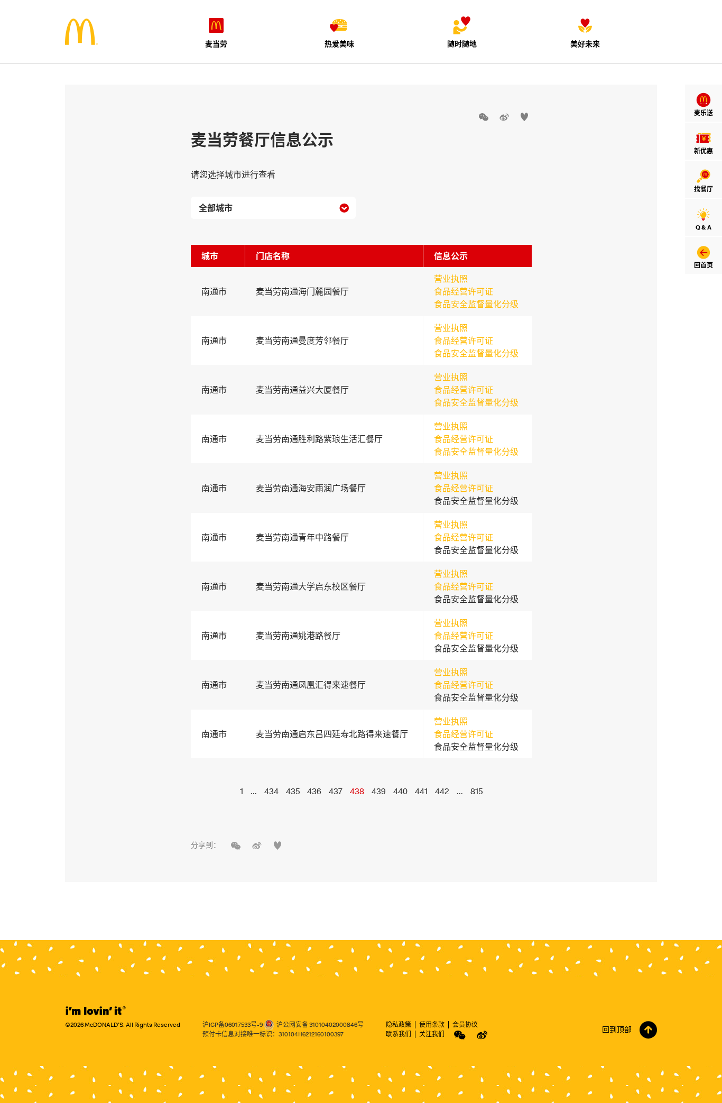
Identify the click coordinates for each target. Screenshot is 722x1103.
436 (314, 791)
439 (379, 791)
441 (421, 791)
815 (476, 791)
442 (442, 791)
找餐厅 (703, 189)
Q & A (703, 227)
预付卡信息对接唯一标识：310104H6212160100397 (273, 1034)
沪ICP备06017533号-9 (232, 1024)
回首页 (703, 265)
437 (336, 791)
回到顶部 (617, 1029)
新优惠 (703, 151)
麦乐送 (703, 113)
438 (357, 791)
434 (271, 791)
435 (293, 791)
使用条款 (432, 1024)
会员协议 (465, 1024)
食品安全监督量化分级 (476, 304)
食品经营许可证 (463, 291)
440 (400, 791)
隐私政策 (398, 1024)
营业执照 (451, 278)
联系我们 (398, 1034)
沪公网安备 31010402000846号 (320, 1024)
